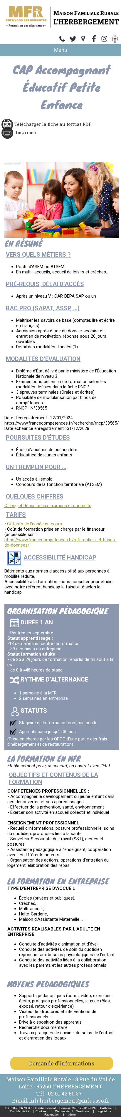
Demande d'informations (61, 1063)
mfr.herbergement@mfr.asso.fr (69, 1100)
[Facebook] (94, 41)
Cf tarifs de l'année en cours (34, 524)
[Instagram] (104, 41)
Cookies (41, 1111)
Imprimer (26, 132)
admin (72, 1114)
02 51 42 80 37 (65, 1093)
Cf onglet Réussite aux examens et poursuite (47, 505)
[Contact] (73, 41)
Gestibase (83, 1111)
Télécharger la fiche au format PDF (52, 124)
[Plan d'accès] (83, 41)
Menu (60, 50)
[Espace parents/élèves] (115, 41)
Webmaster (62, 1111)
